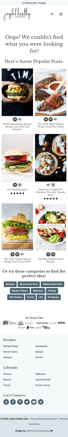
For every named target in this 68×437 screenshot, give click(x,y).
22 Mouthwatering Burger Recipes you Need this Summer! (17, 126)
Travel (6, 385)
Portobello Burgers (17, 189)
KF (19, 119)
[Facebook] (13, 402)
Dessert (7, 357)
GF (50, 119)
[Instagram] (6, 402)
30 (15, 119)
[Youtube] (34, 402)
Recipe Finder (11, 346)
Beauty (7, 379)
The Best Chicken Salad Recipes (51, 260)
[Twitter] (27, 402)
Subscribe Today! (35, 2)
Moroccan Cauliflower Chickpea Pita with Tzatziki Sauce (50, 192)
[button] (52, 14)
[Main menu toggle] (61, 14)
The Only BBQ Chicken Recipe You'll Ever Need (51, 125)
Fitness (7, 374)
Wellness (40, 374)
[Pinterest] (20, 402)
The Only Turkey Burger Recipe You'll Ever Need (17, 260)
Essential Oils (43, 379)
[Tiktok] (41, 402)
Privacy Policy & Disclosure (44, 419)
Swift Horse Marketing (38, 431)
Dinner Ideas (10, 351)
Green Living (42, 385)
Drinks (39, 357)
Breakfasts (41, 346)
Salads (39, 351)
